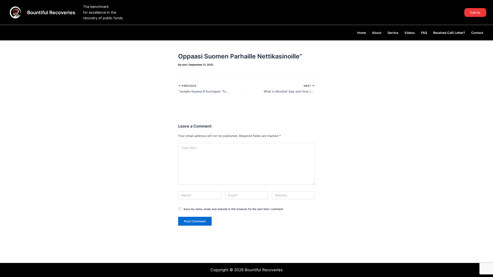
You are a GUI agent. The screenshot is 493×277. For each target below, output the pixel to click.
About (376, 33)
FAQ (424, 33)
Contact (477, 33)
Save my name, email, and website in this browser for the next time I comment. (234, 209)
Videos (409, 33)
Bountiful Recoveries (51, 12)
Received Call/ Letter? (449, 33)
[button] (475, 12)
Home (361, 33)
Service (392, 33)
